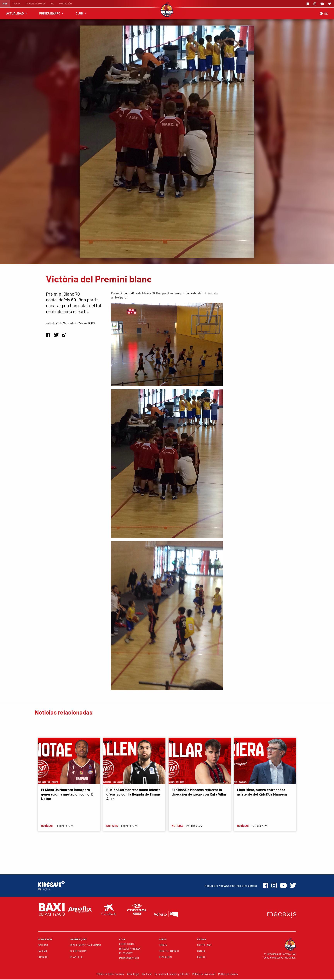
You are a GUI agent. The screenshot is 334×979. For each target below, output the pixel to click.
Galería (42, 951)
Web (5, 3)
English (201, 957)
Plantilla (76, 957)
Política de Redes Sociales (110, 974)
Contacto (147, 974)
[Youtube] (323, 3)
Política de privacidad (203, 974)
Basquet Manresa (130, 948)
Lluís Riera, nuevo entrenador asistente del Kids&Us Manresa (262, 791)
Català (201, 951)
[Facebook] (308, 3)
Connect (43, 957)
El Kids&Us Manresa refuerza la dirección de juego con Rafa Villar (199, 791)
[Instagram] (315, 3)
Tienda (16, 3)
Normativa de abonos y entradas (172, 974)
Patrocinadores (129, 958)
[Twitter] (330, 3)
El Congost (126, 953)
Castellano (204, 945)
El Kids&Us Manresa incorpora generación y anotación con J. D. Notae (68, 794)
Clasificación (78, 951)
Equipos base (127, 944)
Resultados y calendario (85, 945)
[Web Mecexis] (281, 914)
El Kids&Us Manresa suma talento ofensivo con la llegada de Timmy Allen (133, 794)
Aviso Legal (133, 974)
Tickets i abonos (35, 3)
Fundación (65, 3)
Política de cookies (228, 974)
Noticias (43, 945)
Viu (52, 3)
